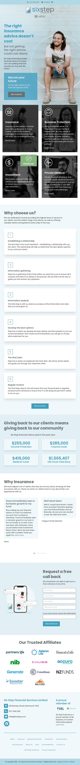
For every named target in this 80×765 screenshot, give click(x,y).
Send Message (51, 624)
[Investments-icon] (9, 162)
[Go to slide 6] (43, 553)
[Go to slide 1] (34, 553)
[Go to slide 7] (45, 553)
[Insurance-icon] (48, 162)
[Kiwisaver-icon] (29, 158)
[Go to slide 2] (36, 553)
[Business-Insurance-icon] (48, 112)
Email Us (47, 2)
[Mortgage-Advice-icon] (9, 112)
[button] (40, 16)
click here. (60, 725)
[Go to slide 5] (41, 553)
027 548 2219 (34, 2)
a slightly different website (66, 762)
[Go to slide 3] (38, 553)
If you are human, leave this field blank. (59, 613)
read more (19, 535)
